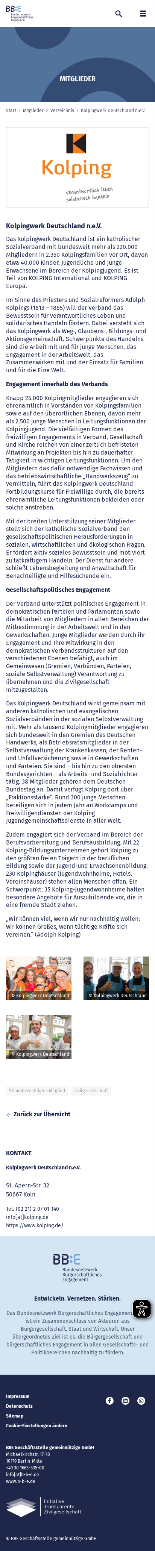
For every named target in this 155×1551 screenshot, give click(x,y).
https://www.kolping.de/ (35, 1225)
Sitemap (14, 1416)
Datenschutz (19, 1406)
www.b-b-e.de (20, 1481)
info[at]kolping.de (27, 1217)
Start (11, 110)
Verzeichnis (62, 110)
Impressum (17, 1396)
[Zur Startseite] (19, 13)
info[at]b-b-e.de (22, 1474)
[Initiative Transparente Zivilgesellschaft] (43, 1507)
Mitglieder (33, 110)
